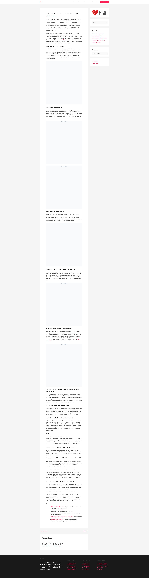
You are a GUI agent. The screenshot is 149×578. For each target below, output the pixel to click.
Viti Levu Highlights (71, 566)
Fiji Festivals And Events (102, 566)
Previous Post (43, 531)
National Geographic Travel (57, 519)
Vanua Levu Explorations (72, 567)
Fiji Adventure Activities (102, 563)
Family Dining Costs (96, 42)
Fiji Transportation (86, 566)
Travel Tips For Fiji (86, 563)
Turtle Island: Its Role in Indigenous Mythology (46, 543)
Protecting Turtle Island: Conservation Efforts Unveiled (58, 543)
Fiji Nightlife (99, 569)
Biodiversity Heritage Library (57, 513)
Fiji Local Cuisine (100, 567)
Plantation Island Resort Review (98, 40)
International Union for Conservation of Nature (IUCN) (62, 516)
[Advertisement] (64, 83)
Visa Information (85, 564)
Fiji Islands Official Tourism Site (57, 506)
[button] (74, 2)
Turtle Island (48, 16)
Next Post (85, 531)
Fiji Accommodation (71, 569)
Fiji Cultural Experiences (102, 564)
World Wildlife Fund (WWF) (57, 509)
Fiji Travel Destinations (71, 563)
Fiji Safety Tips (85, 567)
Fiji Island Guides (70, 564)
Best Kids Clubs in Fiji (96, 36)
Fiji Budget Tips (85, 569)
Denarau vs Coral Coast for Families (99, 38)
